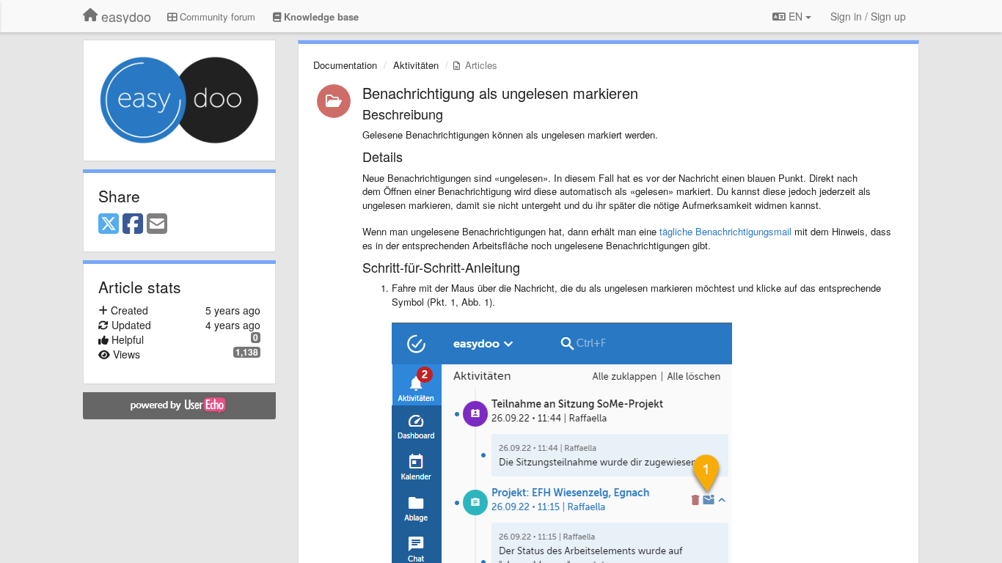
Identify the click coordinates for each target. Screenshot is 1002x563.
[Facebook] (132, 224)
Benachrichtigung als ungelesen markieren (500, 92)
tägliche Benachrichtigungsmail (725, 231)
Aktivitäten (416, 65)
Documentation (345, 65)
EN (795, 16)
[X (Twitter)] (108, 224)
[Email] (157, 224)
